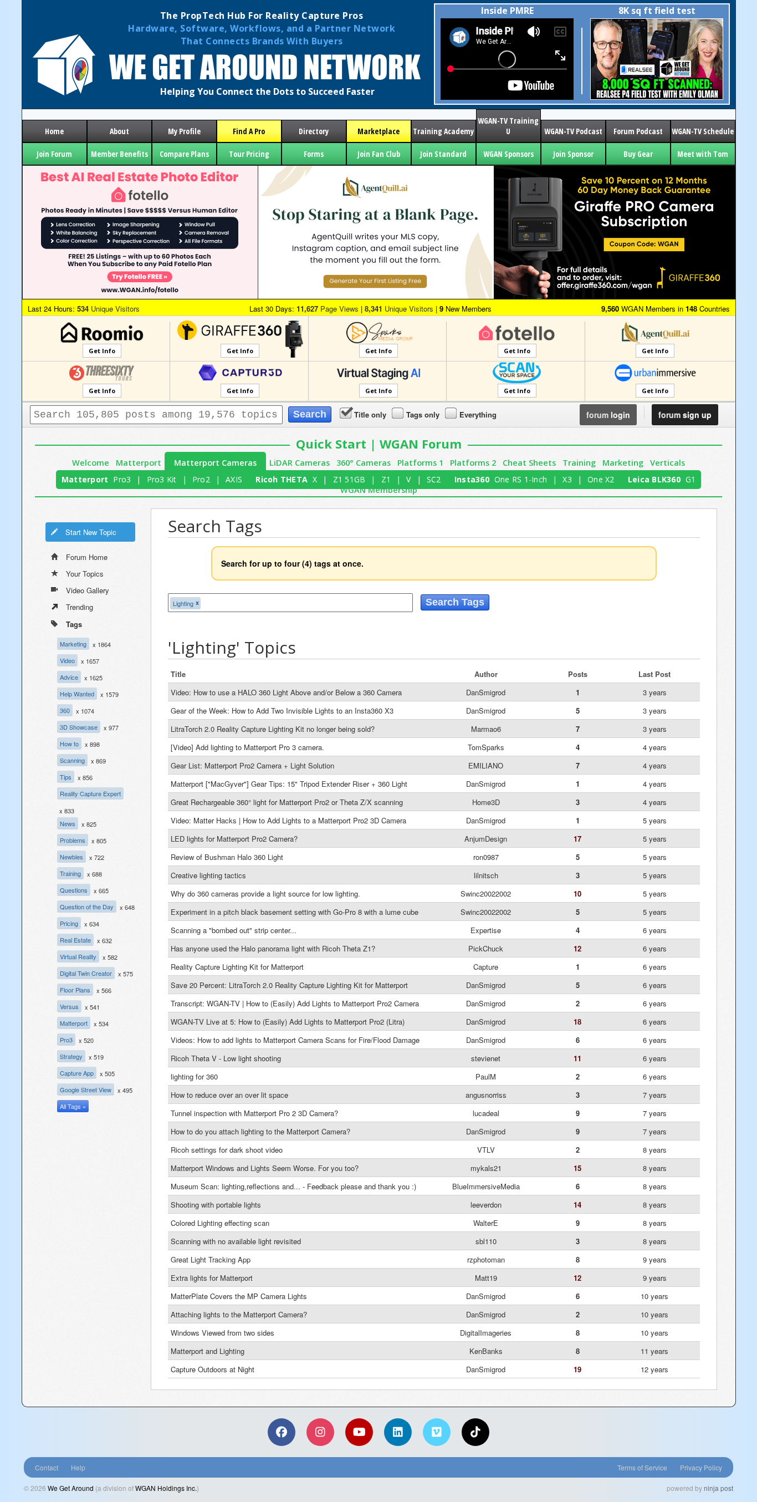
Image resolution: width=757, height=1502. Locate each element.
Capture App (77, 1072)
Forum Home (87, 557)
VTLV (486, 1149)
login (608, 414)
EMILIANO (485, 765)
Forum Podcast (638, 131)
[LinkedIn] (398, 1432)
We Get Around (71, 1488)
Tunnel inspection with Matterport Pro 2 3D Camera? (254, 1113)
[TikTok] (475, 1432)
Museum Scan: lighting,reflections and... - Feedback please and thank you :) (293, 1186)
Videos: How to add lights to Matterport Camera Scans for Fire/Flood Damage (295, 1040)
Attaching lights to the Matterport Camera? (239, 1314)
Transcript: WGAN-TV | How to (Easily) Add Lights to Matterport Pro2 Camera (295, 1003)
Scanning (72, 760)
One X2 (601, 479)
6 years (655, 930)
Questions (74, 889)
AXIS (234, 479)
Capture (485, 966)
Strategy (71, 1056)
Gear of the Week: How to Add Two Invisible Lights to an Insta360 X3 (282, 710)
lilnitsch (486, 875)
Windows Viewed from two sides (222, 1332)
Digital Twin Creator (86, 973)
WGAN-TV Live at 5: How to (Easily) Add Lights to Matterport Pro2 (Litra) (288, 1021)
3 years (655, 692)
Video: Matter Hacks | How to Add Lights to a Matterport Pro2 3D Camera (288, 820)
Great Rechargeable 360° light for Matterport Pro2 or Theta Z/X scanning (287, 802)
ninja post (718, 1488)
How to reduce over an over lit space (229, 1094)
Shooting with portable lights (216, 1204)
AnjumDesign (485, 838)
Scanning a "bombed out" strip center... (233, 930)
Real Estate (75, 939)
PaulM (485, 1076)
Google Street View (85, 1089)
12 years (654, 1369)
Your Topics (85, 573)
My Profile (184, 131)
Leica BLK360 (654, 479)
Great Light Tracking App (210, 1259)
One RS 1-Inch (520, 479)
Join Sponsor (573, 154)
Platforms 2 (473, 462)
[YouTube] (359, 1432)
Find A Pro (249, 131)
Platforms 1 (420, 462)
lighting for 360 (194, 1076)
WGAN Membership (378, 490)
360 (65, 710)
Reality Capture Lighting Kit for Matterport (237, 966)
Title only (370, 414)
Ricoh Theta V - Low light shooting (226, 1058)
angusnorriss (486, 1094)
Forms (314, 154)
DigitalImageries (486, 1332)
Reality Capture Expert (90, 793)
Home (54, 131)
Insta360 (471, 479)
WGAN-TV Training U (508, 125)
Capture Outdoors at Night (212, 1369)
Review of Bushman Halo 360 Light (227, 857)
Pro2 (201, 479)
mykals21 (486, 1168)
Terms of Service (642, 1467)
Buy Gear (638, 154)
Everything (478, 414)
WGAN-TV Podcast (573, 131)
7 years (655, 1094)
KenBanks (486, 1351)
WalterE (485, 1223)
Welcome (90, 462)
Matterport (138, 462)
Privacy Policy (701, 1467)
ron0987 (486, 857)
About (119, 131)
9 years (655, 1259)
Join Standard (443, 154)
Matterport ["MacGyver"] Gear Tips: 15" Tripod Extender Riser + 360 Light (289, 783)
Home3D (486, 802)
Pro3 (122, 479)
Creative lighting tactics (208, 875)
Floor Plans (75, 989)
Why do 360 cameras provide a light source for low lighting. (265, 893)
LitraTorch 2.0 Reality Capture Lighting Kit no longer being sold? (273, 729)
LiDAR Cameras (299, 462)
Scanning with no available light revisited (236, 1241)
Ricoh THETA (281, 479)
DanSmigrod (485, 692)
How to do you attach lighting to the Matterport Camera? (260, 1131)
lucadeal (486, 1113)
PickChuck (485, 948)
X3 (567, 479)
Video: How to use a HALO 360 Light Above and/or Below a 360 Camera (286, 692)
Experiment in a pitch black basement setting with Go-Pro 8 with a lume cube (294, 912)
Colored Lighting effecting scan (220, 1223)
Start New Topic (90, 532)
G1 (691, 479)
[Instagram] (320, 1432)
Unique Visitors (108, 308)
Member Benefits (119, 154)
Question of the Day (87, 906)
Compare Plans (184, 154)
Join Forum (54, 154)
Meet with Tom (702, 154)
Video (67, 660)
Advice (69, 677)
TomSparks (486, 747)
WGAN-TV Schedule (703, 131)
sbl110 (486, 1241)
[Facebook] (281, 1432)
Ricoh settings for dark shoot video (227, 1149)
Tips (65, 776)
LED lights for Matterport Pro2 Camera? (234, 838)
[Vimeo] (437, 1432)
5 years (655, 820)
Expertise (485, 930)
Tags (74, 624)
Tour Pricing (249, 154)
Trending (79, 607)
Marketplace (378, 131)
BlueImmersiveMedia (486, 1186)
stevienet (485, 1058)
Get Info (102, 351)
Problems (72, 840)
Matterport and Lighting (207, 1351)
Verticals (667, 462)
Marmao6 (486, 729)
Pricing (69, 923)
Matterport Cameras (215, 462)
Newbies (71, 856)
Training (579, 462)
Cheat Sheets (529, 462)
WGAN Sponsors (508, 154)
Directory (314, 131)
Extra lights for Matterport (212, 1277)
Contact (46, 1467)
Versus (69, 1006)
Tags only (422, 414)
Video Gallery (87, 590)
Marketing (622, 462)
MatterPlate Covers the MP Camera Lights (239, 1296)
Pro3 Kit (162, 479)
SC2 (434, 479)
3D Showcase (79, 726)
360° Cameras (363, 462)
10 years (654, 1296)
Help (78, 1467)
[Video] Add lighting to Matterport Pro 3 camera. (247, 747)
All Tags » (73, 1106)
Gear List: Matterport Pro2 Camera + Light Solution (252, 765)
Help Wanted (77, 693)
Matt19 (486, 1277)
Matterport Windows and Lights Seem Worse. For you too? (265, 1168)
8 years (655, 1149)
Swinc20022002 (486, 893)
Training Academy (443, 131)
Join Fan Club (378, 154)
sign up (685, 414)
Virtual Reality (78, 956)
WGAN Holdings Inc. (166, 1488)
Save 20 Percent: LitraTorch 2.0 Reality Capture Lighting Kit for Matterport (289, 985)
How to (69, 743)
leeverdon (486, 1204)
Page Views (327, 308)
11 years (654, 1351)
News (67, 823)
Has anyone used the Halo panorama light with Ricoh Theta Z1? (273, 948)
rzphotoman (486, 1259)
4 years (655, 747)
